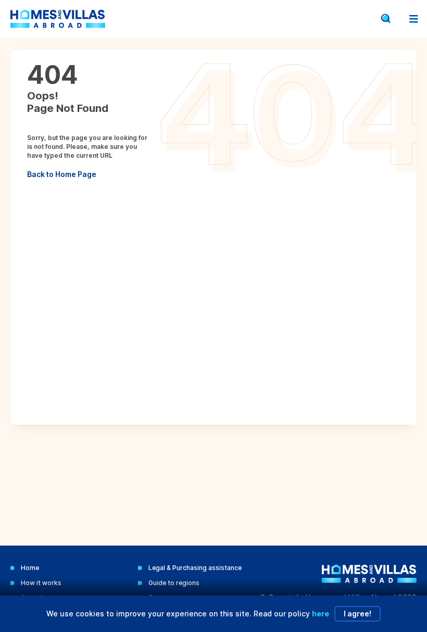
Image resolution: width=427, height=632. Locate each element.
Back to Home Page (61, 174)
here (320, 613)
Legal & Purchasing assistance (195, 568)
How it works (41, 583)
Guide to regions (173, 583)
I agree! (357, 613)
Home (30, 568)
